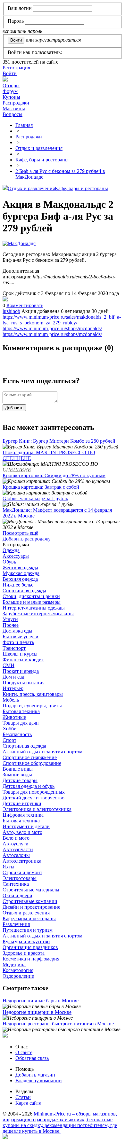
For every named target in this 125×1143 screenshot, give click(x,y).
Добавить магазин (35, 1074)
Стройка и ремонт (22, 872)
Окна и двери (17, 895)
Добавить (14, 407)
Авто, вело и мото (22, 832)
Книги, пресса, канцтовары (33, 694)
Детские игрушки (22, 803)
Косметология (18, 970)
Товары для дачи (21, 723)
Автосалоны (16, 855)
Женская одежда (20, 567)
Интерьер (13, 688)
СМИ (8, 665)
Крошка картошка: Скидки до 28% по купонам (54, 475)
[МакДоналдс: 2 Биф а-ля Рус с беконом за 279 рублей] (5, 299)
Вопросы (12, 114)
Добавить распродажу (27, 538)
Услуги (10, 619)
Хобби (10, 728)
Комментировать (24, 305)
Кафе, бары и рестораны (81, 188)
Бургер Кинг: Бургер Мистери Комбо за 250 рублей (59, 441)
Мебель (11, 700)
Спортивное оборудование (32, 763)
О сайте (23, 1052)
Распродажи (16, 102)
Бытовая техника (21, 711)
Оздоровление (18, 976)
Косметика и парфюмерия (31, 958)
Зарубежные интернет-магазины (38, 613)
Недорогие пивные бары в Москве (41, 1000)
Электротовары (20, 878)
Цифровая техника (23, 815)
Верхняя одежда (20, 579)
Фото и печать (18, 642)
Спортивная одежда (24, 590)
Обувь (9, 561)
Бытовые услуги (20, 636)
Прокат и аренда (21, 671)
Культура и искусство (26, 941)
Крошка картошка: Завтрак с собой (41, 487)
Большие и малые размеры (32, 602)
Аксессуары (16, 556)
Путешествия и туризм (28, 930)
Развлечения (16, 924)
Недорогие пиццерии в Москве (37, 1012)
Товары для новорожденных (34, 792)
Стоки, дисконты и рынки (31, 596)
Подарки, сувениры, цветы (32, 705)
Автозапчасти (18, 849)
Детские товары (20, 780)
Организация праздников (30, 947)
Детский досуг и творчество (33, 797)
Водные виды (18, 769)
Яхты (8, 866)
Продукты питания (24, 682)
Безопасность (17, 734)
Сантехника (16, 884)
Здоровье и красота (24, 953)
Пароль (16, 21)
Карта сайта (28, 1103)
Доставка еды (17, 631)
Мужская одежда (21, 573)
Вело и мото (16, 838)
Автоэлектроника (22, 861)
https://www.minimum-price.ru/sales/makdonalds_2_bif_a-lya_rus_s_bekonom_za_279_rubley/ (62, 319)
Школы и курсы (20, 654)
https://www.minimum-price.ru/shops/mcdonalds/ (52, 328)
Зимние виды (17, 774)
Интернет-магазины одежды (34, 607)
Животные (14, 717)
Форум (10, 91)
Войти (10, 73)
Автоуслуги (16, 843)
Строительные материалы (31, 889)
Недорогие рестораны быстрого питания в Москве (58, 1023)
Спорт (9, 740)
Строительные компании (30, 901)
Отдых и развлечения (31, 188)
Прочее (11, 625)
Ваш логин (20, 8)
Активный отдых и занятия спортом (42, 751)
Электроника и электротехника (37, 809)
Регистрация (16, 67)
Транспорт (14, 648)
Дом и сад (13, 677)
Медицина (14, 964)
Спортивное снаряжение (30, 757)
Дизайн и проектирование (31, 907)
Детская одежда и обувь (28, 786)
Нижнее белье (18, 584)
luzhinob (11, 311)
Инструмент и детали (26, 826)
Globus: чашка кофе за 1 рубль (35, 498)
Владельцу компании (38, 1080)
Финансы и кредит (23, 659)
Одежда (11, 550)
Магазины (14, 108)
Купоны (11, 97)
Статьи (23, 1097)
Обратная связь (32, 1058)
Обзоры (11, 85)
